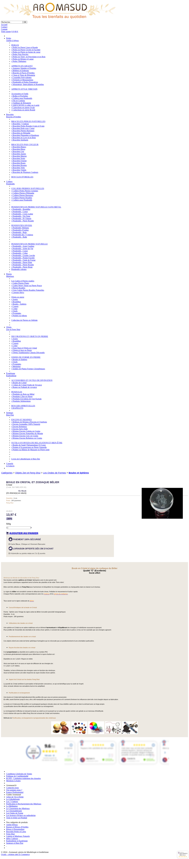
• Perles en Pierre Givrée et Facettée (25, 50)
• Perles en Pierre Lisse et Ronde (24, 47)
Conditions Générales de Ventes (19, 774)
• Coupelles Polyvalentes (21, 77)
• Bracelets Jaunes (18, 154)
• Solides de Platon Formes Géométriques (28, 369)
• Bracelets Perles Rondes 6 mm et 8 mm (27, 126)
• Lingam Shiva (17, 292)
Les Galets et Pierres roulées (22, 281)
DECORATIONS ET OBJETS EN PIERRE (29, 336)
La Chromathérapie (14, 811)
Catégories (6, 473)
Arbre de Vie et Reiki (15, 797)
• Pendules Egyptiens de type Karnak (26, 399)
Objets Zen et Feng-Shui (27, 473)
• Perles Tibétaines (18, 61)
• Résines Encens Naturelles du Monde (27, 433)
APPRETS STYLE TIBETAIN (24, 89)
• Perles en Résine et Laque (22, 59)
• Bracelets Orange (19, 161)
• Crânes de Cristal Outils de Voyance (26, 385)
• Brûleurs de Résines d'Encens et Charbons (29, 422)
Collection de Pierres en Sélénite (24, 320)
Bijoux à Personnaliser (15, 829)
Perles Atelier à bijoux (12, 39)
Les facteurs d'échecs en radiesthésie (21, 815)
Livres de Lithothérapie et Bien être (25, 459)
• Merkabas (16, 366)
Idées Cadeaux (12, 838)
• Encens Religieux (19, 426)
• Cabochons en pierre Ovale (23, 107)
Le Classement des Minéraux (18, 808)
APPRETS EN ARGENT (22, 66)
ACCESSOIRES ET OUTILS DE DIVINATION (31, 380)
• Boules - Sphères (18, 304)
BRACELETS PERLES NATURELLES (28, 121)
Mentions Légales (13, 781)
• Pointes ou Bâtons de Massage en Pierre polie (30, 450)
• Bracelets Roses (18, 163)
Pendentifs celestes (18, 269)
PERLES (15, 45)
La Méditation (12, 806)
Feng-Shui (10, 834)
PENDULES (16, 392)
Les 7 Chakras (12, 801)
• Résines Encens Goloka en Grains (25, 431)
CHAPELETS (17, 408)
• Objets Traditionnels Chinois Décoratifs (28, 352)
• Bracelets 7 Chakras (20, 124)
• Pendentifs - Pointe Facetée (23, 258)
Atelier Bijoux (12, 825)
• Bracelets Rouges (19, 165)
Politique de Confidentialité (17, 776)
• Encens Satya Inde (19, 429)
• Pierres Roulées (18, 288)
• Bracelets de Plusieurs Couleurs (24, 172)
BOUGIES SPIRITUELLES (23, 406)
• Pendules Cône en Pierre (22, 396)
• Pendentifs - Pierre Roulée (22, 221)
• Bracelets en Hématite (20, 133)
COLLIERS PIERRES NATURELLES (27, 188)
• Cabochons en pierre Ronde (23, 110)
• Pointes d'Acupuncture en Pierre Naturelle (29, 447)
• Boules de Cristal (18, 383)
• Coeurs (14, 306)
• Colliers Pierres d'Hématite (22, 193)
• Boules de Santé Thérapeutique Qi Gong (28, 445)
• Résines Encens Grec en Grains (24, 436)
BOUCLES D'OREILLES (22, 177)
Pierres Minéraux (10, 275)
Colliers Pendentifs (10, 182)
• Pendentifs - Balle (19, 237)
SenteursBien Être (10, 414)
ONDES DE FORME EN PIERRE (25, 357)
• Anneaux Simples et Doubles (23, 68)
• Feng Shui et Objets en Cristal (24, 348)
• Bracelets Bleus (18, 149)
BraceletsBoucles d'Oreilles (13, 115)
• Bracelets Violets (18, 170)
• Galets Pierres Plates (20, 283)
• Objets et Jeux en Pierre (21, 350)
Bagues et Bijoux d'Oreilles (17, 827)
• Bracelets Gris (17, 151)
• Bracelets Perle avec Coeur (22, 128)
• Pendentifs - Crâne (19, 253)
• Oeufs (14, 311)
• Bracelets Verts (18, 168)
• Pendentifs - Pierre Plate (21, 262)
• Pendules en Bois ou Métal (22, 394)
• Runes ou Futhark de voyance (24, 387)
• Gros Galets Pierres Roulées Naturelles (27, 290)
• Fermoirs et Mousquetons (22, 80)
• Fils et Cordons (18, 101)
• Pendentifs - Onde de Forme (23, 260)
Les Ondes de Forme (14, 813)
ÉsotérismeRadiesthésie (11, 374)
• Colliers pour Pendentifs (21, 98)
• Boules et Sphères (19, 359)
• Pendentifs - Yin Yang (20, 216)
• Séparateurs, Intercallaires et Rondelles (27, 84)
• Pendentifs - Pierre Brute (22, 267)
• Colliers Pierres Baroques (22, 195)
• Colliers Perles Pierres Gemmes (24, 191)
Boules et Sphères (79, 473)
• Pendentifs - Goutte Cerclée (23, 255)
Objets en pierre (17, 297)
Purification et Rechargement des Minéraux (23, 804)
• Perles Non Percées (19, 54)
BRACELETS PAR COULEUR (24, 144)
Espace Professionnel (14, 792)
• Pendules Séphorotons (21, 401)
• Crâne (14, 309)
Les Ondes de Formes (54, 473)
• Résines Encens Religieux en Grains (26, 438)
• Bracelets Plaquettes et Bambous (25, 135)
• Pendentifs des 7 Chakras (22, 235)
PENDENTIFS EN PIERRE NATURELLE (29, 244)
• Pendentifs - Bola (19, 232)
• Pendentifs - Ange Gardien (22, 246)
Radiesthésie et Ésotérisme (17, 841)
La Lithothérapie (13, 799)
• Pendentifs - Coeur (19, 211)
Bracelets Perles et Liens (16, 831)
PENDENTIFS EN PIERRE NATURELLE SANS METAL (36, 207)
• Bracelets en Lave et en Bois (23, 138)
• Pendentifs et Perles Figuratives (24, 82)
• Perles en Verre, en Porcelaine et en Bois (28, 57)
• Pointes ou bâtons (19, 316)
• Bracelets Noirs (18, 158)
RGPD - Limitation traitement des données (23, 778)
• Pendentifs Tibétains (20, 228)
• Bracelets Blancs (18, 147)
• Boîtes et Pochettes (19, 96)
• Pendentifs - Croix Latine (22, 214)
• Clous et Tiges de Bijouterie (23, 75)
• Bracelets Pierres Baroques (22, 131)
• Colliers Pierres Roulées (21, 198)
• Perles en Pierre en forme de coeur (25, 52)
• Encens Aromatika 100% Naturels (25, 424)
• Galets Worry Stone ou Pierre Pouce (26, 285)
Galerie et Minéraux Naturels (18, 836)
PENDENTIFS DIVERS (21, 225)
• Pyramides (16, 313)
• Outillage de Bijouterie (21, 103)
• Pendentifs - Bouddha (20, 209)
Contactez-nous (12, 788)
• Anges (14, 299)
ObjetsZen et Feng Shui (13, 328)
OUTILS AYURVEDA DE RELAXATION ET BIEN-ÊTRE (36, 443)
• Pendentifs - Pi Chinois (21, 218)
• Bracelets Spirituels (19, 140)
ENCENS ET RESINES (21, 420)
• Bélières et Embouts (20, 70)
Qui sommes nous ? (14, 790)
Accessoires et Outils (19, 94)
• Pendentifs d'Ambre (20, 230)
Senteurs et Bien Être (14, 843)
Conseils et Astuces (10, 464)
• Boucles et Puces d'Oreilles (23, 73)
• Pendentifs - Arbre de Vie (22, 248)
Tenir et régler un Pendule (16, 818)
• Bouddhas (16, 302)
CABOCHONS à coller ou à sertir (25, 105)
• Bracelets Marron (19, 156)
